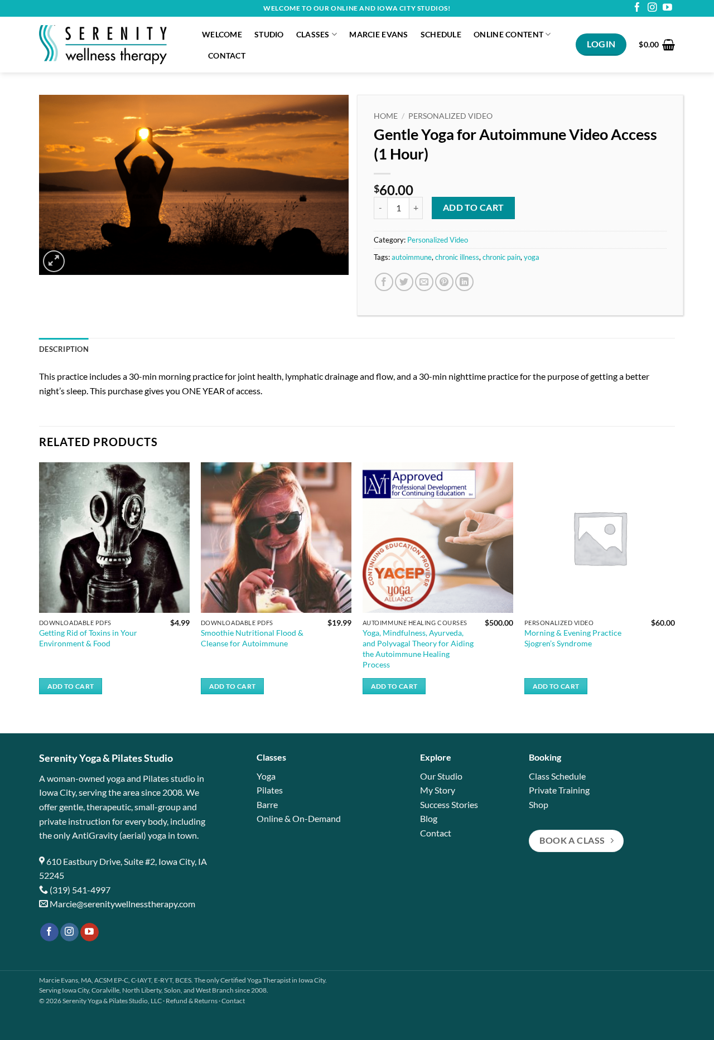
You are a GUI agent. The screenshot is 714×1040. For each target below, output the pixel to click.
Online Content (508, 34)
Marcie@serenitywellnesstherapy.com (122, 903)
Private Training (559, 790)
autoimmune (412, 257)
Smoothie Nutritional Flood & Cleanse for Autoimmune (252, 638)
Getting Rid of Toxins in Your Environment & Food (88, 638)
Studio (269, 34)
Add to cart (473, 207)
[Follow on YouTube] (667, 8)
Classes (313, 34)
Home (386, 116)
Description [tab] (64, 349)
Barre (267, 804)
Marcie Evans (378, 34)
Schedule (441, 34)
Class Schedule (557, 776)
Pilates (270, 790)
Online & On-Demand (299, 818)
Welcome (222, 34)
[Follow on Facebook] (637, 8)
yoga (531, 257)
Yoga (266, 776)
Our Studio (441, 776)
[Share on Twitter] (404, 282)
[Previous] (39, 588)
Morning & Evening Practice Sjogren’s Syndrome (572, 638)
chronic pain (501, 257)
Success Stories (449, 804)
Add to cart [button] (70, 686)
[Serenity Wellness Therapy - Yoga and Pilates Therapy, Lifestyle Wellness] (112, 44)
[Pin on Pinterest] (444, 282)
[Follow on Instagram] (652, 8)
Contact (226, 55)
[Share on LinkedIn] (464, 282)
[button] (657, 44)
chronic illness (457, 257)
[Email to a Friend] (424, 282)
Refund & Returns (192, 1001)
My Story (437, 790)
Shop (538, 804)
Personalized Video (450, 116)
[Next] (674, 588)
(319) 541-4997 (80, 889)
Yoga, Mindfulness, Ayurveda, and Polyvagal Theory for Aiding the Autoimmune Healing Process (418, 648)
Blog (428, 818)
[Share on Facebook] (384, 282)
